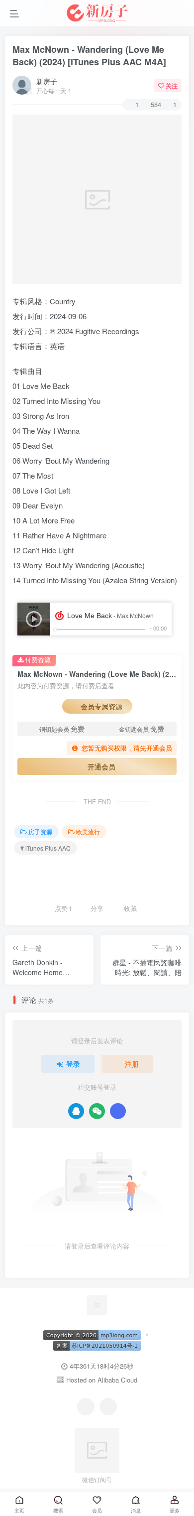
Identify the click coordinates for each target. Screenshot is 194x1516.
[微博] (108, 1406)
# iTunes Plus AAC (45, 848)
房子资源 (40, 831)
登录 (73, 1064)
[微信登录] (97, 1111)
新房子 (46, 81)
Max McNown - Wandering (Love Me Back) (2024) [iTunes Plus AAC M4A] (89, 55)
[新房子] (97, 1304)
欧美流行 (88, 831)
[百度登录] (118, 1111)
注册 (132, 1064)
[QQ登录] (76, 1111)
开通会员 (101, 766)
